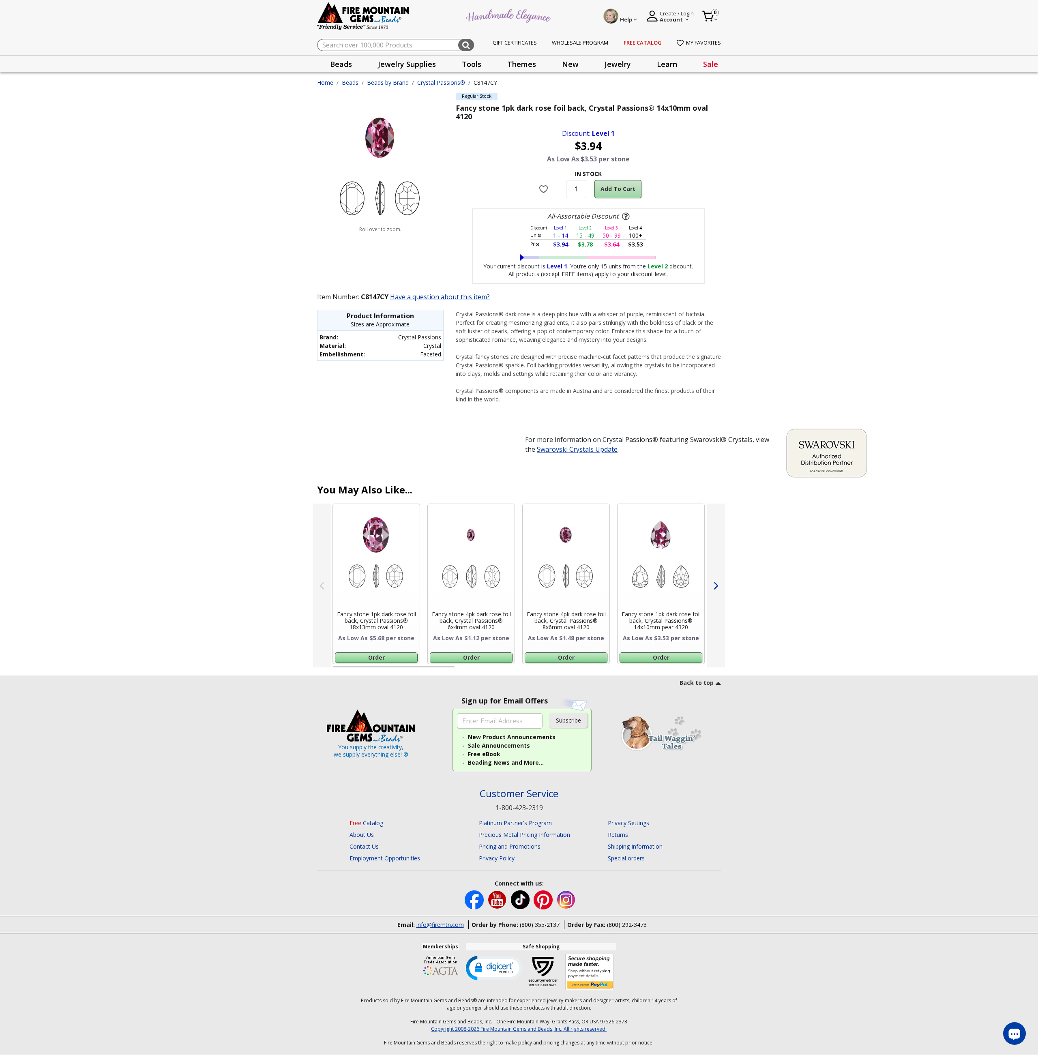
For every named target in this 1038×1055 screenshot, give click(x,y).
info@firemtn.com (440, 924)
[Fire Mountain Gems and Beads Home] (363, 15)
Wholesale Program (580, 42)
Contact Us (364, 846)
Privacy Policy (497, 858)
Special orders (626, 858)
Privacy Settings (628, 823)
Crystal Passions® (441, 82)
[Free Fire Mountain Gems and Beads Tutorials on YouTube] (498, 899)
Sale (710, 64)
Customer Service (519, 794)
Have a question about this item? (440, 296)
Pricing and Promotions (509, 846)
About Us (362, 834)
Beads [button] (341, 64)
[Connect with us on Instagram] (566, 899)
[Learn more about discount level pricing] (624, 216)
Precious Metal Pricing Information (524, 834)
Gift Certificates (515, 42)
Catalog (366, 823)
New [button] (570, 64)
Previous (322, 585)
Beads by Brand (388, 82)
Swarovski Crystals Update (577, 449)
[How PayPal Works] (589, 972)
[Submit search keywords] (466, 45)
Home (325, 82)
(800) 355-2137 (540, 924)
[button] (494, 967)
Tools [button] (471, 64)
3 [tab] (587, 670)
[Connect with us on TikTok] (521, 899)
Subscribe (568, 720)
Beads (350, 82)
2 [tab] (463, 670)
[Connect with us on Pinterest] (544, 899)
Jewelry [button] (618, 64)
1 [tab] (337, 670)
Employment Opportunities (385, 858)
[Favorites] (544, 189)
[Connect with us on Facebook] (475, 899)
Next (716, 585)
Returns (618, 834)
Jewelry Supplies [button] (407, 64)
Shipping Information (635, 846)
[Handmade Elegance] (509, 14)
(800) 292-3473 (627, 924)
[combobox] (395, 45)
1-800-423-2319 (519, 807)
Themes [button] (521, 64)
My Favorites (703, 42)
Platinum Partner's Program (515, 823)
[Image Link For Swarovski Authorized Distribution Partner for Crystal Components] (826, 452)
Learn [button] (667, 64)
